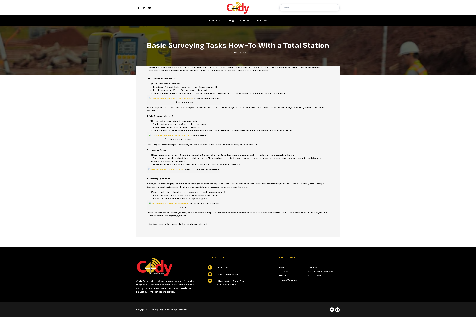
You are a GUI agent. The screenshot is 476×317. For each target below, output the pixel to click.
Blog (231, 20)
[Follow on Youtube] (149, 7)
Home (281, 267)
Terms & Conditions (288, 280)
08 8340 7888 (223, 267)
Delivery (282, 275)
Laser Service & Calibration (320, 271)
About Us (261, 20)
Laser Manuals (314, 275)
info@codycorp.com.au (227, 274)
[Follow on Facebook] (138, 7)
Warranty (312, 267)
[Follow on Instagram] (337, 309)
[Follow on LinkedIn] (144, 7)
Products (214, 20)
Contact (245, 20)
